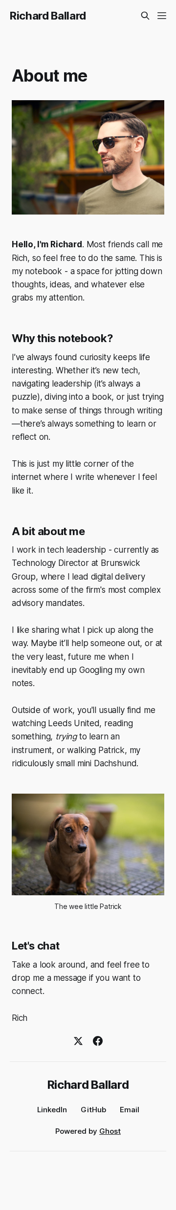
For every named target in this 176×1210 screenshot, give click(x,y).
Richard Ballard (48, 15)
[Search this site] (145, 15)
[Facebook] (98, 1041)
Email (129, 1109)
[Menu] (162, 15)
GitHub (93, 1109)
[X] (78, 1041)
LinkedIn (52, 1109)
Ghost (110, 1131)
